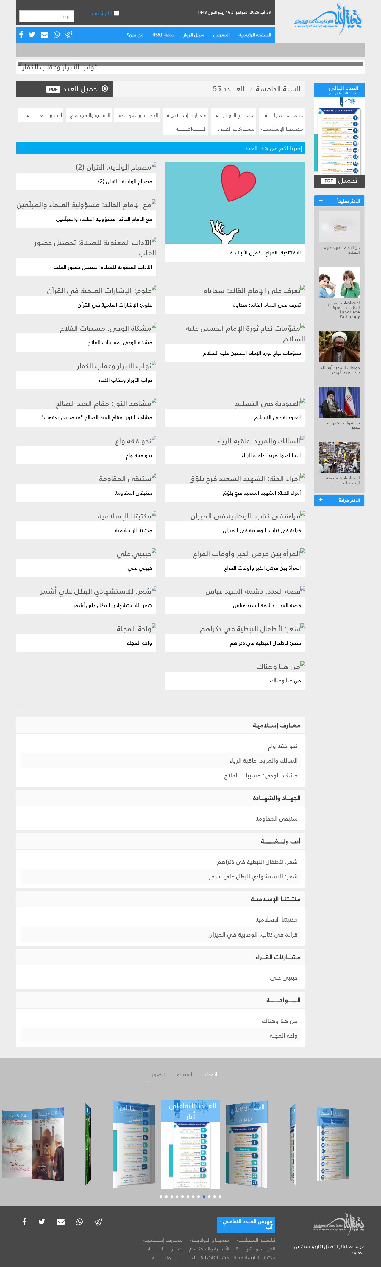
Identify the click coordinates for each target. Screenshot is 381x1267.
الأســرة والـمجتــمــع (90, 115)
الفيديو (184, 1074)
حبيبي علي (284, 977)
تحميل (346, 180)
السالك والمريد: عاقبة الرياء (264, 760)
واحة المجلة (284, 1035)
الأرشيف (102, 13)
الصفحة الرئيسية (255, 34)
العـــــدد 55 (229, 88)
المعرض (221, 34)
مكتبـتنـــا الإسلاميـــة (282, 129)
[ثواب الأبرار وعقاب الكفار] (190, 67)
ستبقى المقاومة (277, 818)
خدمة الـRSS (163, 34)
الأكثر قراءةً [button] (349, 500)
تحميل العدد (81, 88)
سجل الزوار (193, 34)
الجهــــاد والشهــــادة (138, 115)
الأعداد (211, 1074)
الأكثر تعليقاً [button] (348, 201)
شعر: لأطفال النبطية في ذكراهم (257, 862)
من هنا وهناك (280, 1021)
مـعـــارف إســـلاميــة (187, 115)
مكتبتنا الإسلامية (277, 919)
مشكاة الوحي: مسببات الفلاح (261, 775)
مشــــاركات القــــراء (236, 129)
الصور (158, 1074)
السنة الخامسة (278, 88)
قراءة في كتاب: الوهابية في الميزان (253, 934)
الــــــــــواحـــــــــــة (191, 129)
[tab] (339, 201)
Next (372, 67)
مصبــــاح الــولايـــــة (235, 115)
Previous (9, 67)
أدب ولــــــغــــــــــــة (44, 115)
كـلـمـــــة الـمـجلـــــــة (284, 115)
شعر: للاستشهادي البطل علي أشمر (253, 876)
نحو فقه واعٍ (283, 746)
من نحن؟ (135, 34)
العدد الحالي (343, 89)
